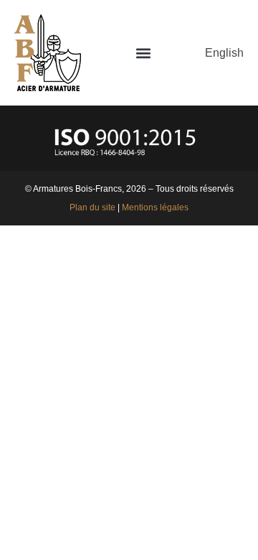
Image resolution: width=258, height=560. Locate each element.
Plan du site (92, 207)
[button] (143, 53)
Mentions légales (155, 207)
